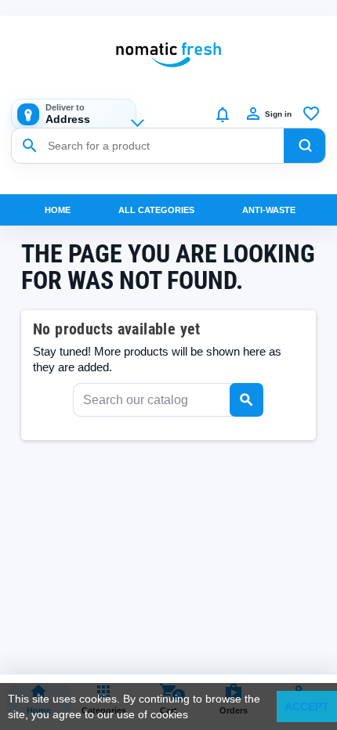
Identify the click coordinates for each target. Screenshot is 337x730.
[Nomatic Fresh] (168, 54)
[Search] (305, 146)
